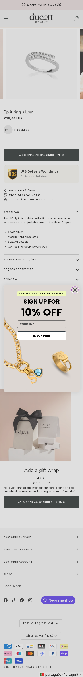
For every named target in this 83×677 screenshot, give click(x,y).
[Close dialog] (74, 290)
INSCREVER (41, 336)
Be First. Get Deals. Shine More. (41, 293)
